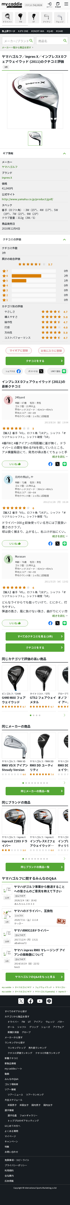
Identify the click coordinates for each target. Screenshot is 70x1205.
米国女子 (24, 1104)
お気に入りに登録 (51, 350)
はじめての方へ (12, 1125)
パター (60, 1021)
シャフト (21, 1026)
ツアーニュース (15, 1094)
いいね (13, 464)
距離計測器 (13, 1032)
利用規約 (9, 1170)
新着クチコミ (11, 1058)
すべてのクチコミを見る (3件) (35, 636)
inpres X (7, 177)
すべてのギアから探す (16, 1011)
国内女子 (47, 1104)
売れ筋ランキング (37, 1047)
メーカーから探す (14, 1037)
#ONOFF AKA (37, 31)
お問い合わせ (11, 1151)
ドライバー (13, 1021)
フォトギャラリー (29, 1115)
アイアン (38, 1021)
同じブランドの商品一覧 (35, 867)
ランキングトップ (17, 1047)
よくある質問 (11, 1130)
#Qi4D (50, 31)
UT (29, 1021)
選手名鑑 (12, 1115)
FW (23, 1021)
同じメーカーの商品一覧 (35, 791)
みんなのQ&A (11, 1078)
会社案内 (9, 1175)
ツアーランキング (35, 1094)
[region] (35, 19)
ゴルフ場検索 (11, 1084)
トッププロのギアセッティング (23, 1120)
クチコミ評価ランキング (20, 1052)
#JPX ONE (23, 31)
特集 (7, 1146)
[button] (64, 715)
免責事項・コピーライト (17, 1159)
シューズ (45, 1026)
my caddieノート (13, 1068)
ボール (11, 1026)
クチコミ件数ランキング (47, 1052)
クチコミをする (35, 361)
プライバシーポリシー (16, 1165)
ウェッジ (50, 1021)
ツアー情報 (10, 1089)
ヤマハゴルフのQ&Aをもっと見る (35, 977)
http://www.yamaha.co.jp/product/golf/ (27, 199)
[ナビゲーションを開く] (66, 5)
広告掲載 (9, 1180)
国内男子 (36, 1104)
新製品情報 (10, 1063)
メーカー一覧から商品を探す (16, 47)
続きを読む (58, 456)
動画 (7, 1073)
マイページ (10, 1136)
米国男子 (12, 1104)
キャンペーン (11, 1141)
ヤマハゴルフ (10, 167)
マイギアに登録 (19, 350)
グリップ (33, 1026)
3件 (6, 66)
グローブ (26, 1032)
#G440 (59, 31)
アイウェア (58, 1026)
